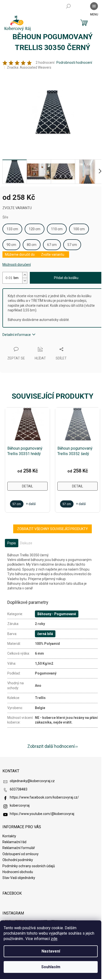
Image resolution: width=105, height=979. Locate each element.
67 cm (52, 245)
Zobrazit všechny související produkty (52, 529)
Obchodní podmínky (17, 860)
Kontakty (9, 836)
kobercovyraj (20, 805)
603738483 (18, 789)
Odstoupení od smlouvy (20, 854)
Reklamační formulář (18, 848)
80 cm (31, 245)
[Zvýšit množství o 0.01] (24, 275)
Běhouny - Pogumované (56, 614)
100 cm (79, 229)
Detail (27, 486)
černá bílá (45, 634)
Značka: (29, 67)
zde (54, 938)
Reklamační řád (14, 842)
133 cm (12, 229)
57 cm (72, 245)
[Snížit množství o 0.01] (24, 280)
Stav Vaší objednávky (18, 878)
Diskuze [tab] (26, 543)
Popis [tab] (11, 543)
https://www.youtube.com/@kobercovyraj (42, 814)
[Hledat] (68, 6)
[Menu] (94, 6)
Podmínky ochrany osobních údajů (28, 866)
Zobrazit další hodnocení (51, 746)
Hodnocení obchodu (17, 872)
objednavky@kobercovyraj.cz (32, 781)
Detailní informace (16, 335)
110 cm (57, 229)
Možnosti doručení (16, 265)
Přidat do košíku (66, 278)
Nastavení (51, 951)
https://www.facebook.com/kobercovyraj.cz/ (44, 797)
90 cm (11, 245)
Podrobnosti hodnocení (74, 62)
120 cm (34, 229)
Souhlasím (50, 967)
